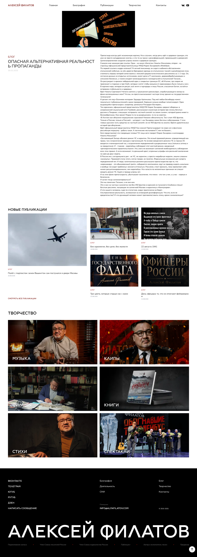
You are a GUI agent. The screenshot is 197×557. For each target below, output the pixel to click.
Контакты (161, 5)
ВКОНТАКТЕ (15, 481)
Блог (161, 480)
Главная (53, 5)
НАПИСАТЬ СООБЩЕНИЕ (22, 508)
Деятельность (107, 486)
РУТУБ (11, 497)
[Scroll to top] (192, 549)
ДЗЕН (11, 502)
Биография (79, 5)
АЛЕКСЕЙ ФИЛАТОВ (21, 5)
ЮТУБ (11, 491)
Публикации (107, 5)
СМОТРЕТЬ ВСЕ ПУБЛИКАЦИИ (22, 298)
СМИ (102, 491)
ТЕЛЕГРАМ (14, 486)
